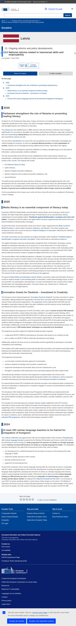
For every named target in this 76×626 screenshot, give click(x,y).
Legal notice (6, 604)
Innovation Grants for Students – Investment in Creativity (27, 93)
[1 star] (20, 499)
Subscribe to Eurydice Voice (37, 517)
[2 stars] (22, 499)
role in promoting (11, 134)
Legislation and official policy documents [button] (75, 53)
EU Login (5, 523)
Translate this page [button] (55, 9)
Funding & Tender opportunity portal (14, 561)
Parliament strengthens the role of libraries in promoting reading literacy (33, 85)
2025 (7, 88)
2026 (7, 82)
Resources (5, 585)
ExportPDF (22, 65)
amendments (16, 141)
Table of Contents (20, 73)
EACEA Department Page (11, 557)
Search (67, 15)
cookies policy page (39, 612)
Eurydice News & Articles (36, 513)
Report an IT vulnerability (10, 589)
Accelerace (63, 410)
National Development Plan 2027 (48, 479)
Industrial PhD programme (11, 417)
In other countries (56, 73)
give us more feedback (48, 500)
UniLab (37, 403)
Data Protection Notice (60, 517)
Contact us (56, 513)
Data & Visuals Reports (10, 517)
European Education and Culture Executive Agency (21, 535)
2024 (7, 96)
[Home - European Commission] (19, 9)
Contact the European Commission (14, 578)
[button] (72, 8)
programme (38, 302)
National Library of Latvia (16, 164)
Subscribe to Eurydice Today (37, 520)
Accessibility (6, 550)
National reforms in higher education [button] (1, 53)
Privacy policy (6, 600)
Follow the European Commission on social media (19, 582)
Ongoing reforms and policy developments (25, 21)
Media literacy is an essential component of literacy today (28, 90)
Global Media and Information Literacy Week (25, 277)
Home (3, 21)
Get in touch (6, 547)
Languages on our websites (11, 593)
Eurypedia (5, 520)
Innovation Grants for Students (41, 297)
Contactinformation (33, 65)
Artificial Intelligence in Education (44, 230)
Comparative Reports (9, 513)
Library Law (9, 130)
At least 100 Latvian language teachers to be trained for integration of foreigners (35, 98)
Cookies (4, 597)
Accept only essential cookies (41, 621)
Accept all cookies (16, 621)
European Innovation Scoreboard (54, 379)
